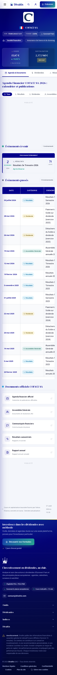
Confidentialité (47, 666)
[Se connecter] (36, 4)
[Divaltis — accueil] (16, 4)
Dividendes (39, 73)
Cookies (8, 670)
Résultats (21, 94)
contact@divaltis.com (17, 596)
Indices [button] (6, 619)
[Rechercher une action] (28, 4)
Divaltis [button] (6, 626)
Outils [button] (6, 605)
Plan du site (21, 670)
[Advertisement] (28, 121)
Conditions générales (29, 666)
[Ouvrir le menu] (5, 4)
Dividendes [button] (8, 612)
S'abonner (49, 4)
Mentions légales (8, 666)
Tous (8, 94)
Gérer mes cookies (41, 670)
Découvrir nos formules (20, 542)
